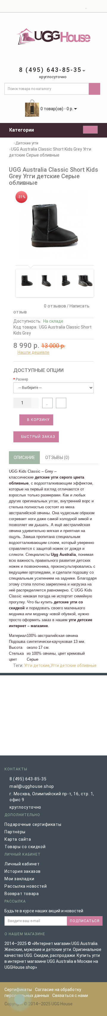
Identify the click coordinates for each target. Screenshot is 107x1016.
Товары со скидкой (24, 846)
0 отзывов (54, 306)
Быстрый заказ (37, 437)
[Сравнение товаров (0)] (91, 6)
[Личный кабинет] (79, 6)
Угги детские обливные (74, 665)
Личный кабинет (22, 864)
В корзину (38, 420)
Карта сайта (17, 839)
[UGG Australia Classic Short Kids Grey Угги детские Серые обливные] (53, 224)
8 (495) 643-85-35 (28, 779)
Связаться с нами (70, 995)
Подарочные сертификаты (32, 824)
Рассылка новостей (25, 886)
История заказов (22, 871)
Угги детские (37, 665)
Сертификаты (18, 989)
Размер (22, 379)
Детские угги (26, 143)
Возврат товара (21, 893)
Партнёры (15, 831)
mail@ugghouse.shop (32, 786)
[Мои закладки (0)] (86, 6)
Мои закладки (19, 878)
